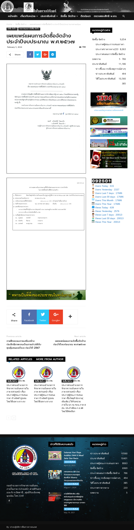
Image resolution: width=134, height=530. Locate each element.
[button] (123, 16)
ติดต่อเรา (86, 16)
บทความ (96, 59)
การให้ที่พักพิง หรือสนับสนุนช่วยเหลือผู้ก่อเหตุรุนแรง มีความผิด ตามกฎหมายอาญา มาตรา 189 (74, 499)
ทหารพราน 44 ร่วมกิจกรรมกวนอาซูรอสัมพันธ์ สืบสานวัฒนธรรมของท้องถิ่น (73, 476)
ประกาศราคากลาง (105, 49)
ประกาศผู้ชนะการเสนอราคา (110, 44)
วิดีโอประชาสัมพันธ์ (106, 78)
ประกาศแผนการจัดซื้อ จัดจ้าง (29, 29)
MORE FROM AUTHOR (49, 359)
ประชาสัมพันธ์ (48, 16)
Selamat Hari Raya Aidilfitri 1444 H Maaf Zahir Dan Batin (74, 455)
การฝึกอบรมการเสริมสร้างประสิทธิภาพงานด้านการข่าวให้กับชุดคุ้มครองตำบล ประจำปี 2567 (24, 344)
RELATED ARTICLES (20, 359)
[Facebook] (9, 501)
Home (9, 24)
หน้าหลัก (12, 16)
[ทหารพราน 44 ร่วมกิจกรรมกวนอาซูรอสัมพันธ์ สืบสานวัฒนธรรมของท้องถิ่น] (54, 474)
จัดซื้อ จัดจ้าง (67, 16)
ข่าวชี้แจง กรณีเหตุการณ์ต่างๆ (111, 68)
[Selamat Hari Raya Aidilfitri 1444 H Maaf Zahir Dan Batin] (54, 455)
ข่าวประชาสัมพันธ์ (105, 73)
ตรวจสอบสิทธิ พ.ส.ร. (105, 16)
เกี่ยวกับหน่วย (27, 16)
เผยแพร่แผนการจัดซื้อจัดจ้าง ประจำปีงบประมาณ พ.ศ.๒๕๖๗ (69, 342)
